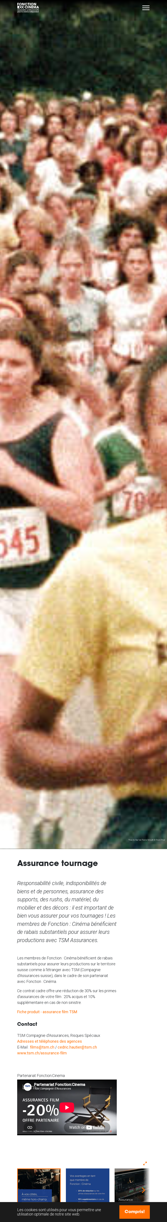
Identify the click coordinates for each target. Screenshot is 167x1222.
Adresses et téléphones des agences (49, 1041)
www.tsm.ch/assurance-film (42, 1053)
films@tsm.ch (42, 1047)
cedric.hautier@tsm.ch (77, 1047)
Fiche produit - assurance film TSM (47, 1012)
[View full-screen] (145, 1163)
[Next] (143, 1190)
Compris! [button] (135, 1212)
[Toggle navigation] (146, 7)
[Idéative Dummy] (28, 8)
